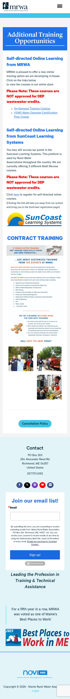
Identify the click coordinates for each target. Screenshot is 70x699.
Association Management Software (34, 677)
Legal (35, 691)
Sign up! (35, 555)
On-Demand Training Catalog (32, 109)
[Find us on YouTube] (42, 485)
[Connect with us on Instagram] (34, 485)
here (16, 195)
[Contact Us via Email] (50, 485)
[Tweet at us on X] (27, 485)
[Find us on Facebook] (19, 485)
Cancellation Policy (35, 424)
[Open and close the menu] (47, 6)
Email (13, 508)
